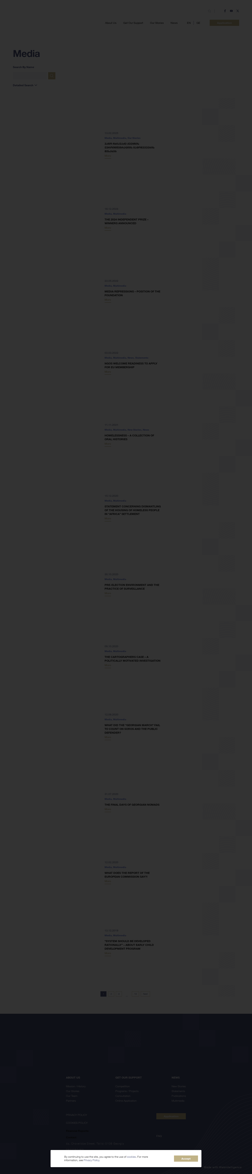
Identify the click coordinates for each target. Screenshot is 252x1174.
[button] (186, 1158)
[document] (126, 587)
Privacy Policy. (92, 1160)
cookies (131, 1156)
